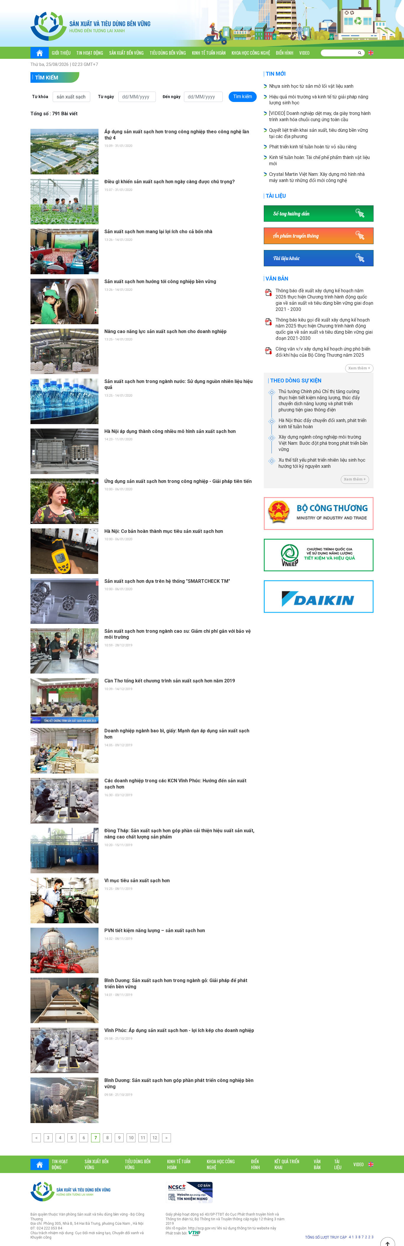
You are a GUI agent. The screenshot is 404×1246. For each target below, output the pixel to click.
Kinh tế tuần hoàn (209, 52)
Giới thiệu (61, 52)
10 (131, 1137)
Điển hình (284, 52)
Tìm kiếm (46, 77)
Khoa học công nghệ (251, 52)
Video (304, 52)
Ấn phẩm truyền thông (296, 235)
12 (154, 1137)
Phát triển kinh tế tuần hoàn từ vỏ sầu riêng (312, 147)
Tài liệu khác (286, 258)
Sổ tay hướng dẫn (291, 213)
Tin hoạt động (89, 52)
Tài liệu (276, 196)
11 (142, 1137)
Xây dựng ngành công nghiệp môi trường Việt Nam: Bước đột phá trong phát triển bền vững (323, 443)
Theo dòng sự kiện (295, 380)
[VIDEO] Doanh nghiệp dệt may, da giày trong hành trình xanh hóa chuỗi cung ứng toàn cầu (320, 116)
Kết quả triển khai (286, 1164)
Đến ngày (171, 96)
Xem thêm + (359, 368)
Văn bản (277, 278)
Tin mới (276, 74)
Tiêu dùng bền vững (168, 52)
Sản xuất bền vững (126, 52)
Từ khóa (40, 96)
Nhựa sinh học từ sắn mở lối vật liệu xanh (311, 86)
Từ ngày (106, 96)
